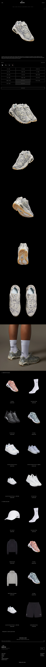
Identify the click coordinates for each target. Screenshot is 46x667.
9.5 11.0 (23, 77)
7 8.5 (37, 71)
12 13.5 (8, 83)
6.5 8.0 (23, 71)
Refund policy (4, 659)
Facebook (42, 655)
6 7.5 (8, 71)
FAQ (2, 657)
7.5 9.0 (8, 74)
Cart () (43, 2)
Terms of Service (5, 658)
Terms (3, 656)
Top (42, 648)
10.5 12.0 (8, 80)
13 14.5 (23, 83)
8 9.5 (23, 74)
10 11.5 (38, 77)
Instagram (42, 653)
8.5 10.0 (38, 74)
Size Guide (3, 653)
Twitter (41, 654)
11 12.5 (23, 80)
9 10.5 (8, 77)
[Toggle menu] (2, 2)
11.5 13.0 (37, 80)
